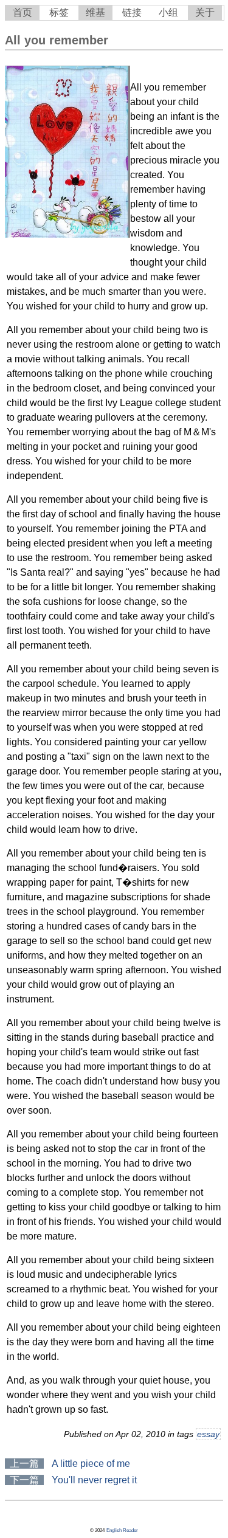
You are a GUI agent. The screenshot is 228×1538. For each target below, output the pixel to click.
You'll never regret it (94, 1480)
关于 (205, 12)
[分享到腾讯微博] (9, 1515)
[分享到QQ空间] (6, 1515)
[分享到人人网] (10, 1515)
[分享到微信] (11, 1515)
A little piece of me (91, 1463)
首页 (22, 12)
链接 (132, 12)
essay (208, 1434)
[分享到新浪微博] (8, 1515)
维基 (95, 12)
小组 (168, 12)
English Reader (122, 1530)
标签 (59, 12)
